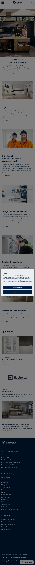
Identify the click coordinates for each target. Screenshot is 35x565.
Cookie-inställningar (17, 287)
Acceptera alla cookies (17, 292)
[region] (17, 282)
